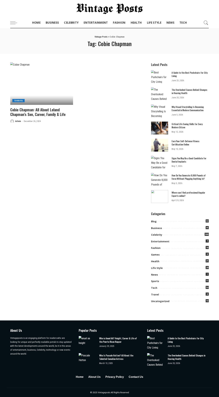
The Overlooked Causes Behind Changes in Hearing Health (189, 91)
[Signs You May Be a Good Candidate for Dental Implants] (159, 162)
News (154, 274)
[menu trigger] (15, 23)
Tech (154, 287)
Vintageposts (104, 392)
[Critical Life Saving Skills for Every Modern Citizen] (159, 128)
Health (155, 261)
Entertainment (160, 241)
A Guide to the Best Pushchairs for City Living (190, 74)
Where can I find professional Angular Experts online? (188, 194)
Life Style (157, 268)
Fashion (155, 248)
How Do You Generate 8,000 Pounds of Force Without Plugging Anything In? (189, 177)
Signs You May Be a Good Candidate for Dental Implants (189, 160)
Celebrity (18, 101)
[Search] (206, 23)
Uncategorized (160, 301)
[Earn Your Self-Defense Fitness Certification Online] (159, 145)
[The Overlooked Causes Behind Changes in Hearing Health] (159, 93)
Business (156, 228)
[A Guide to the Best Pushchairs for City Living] (159, 76)
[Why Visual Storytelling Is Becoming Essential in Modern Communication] (159, 110)
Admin (18, 121)
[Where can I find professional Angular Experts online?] (159, 196)
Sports (155, 281)
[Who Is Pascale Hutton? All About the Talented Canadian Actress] (87, 359)
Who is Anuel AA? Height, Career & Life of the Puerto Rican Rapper (118, 340)
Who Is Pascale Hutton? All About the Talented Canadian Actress (116, 357)
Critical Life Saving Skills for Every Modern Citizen (187, 125)
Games (155, 254)
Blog (154, 221)
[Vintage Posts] (109, 8)
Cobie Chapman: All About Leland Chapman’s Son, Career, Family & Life (38, 112)
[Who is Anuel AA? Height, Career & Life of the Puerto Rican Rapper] (87, 342)
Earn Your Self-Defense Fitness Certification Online (185, 142)
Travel (155, 294)
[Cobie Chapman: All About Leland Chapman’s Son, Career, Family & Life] (41, 83)
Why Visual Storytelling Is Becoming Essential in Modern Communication (188, 108)
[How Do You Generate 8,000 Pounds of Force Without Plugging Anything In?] (159, 179)
